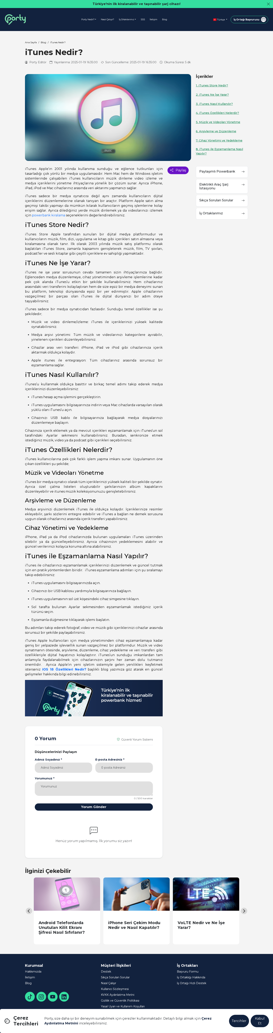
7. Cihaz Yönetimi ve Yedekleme (219, 140)
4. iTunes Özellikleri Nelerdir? (217, 113)
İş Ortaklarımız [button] (126, 19)
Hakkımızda (33, 971)
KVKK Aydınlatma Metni (117, 995)
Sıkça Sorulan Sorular (115, 977)
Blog (164, 19)
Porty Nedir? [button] (88, 19)
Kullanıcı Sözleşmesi (115, 989)
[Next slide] (244, 911)
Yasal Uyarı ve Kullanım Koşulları (123, 1006)
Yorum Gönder (93, 807)
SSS (143, 19)
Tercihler (239, 1021)
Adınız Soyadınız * (48, 759)
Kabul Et (260, 1021)
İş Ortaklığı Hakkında (191, 977)
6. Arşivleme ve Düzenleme (216, 131)
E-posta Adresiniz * (109, 759)
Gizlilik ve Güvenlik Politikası (120, 1000)
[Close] (268, 4)
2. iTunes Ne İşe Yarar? (212, 94)
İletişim (153, 19)
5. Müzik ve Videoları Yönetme (218, 122)
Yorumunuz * (44, 778)
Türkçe (220, 19)
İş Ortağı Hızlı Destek (191, 983)
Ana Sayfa (31, 42)
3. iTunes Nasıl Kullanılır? (214, 104)
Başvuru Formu (187, 971)
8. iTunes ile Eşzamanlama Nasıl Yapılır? (219, 151)
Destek (106, 971)
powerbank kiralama (48, 215)
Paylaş (180, 170)
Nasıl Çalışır (108, 983)
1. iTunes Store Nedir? (212, 85)
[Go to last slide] (29, 911)
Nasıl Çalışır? (107, 19)
